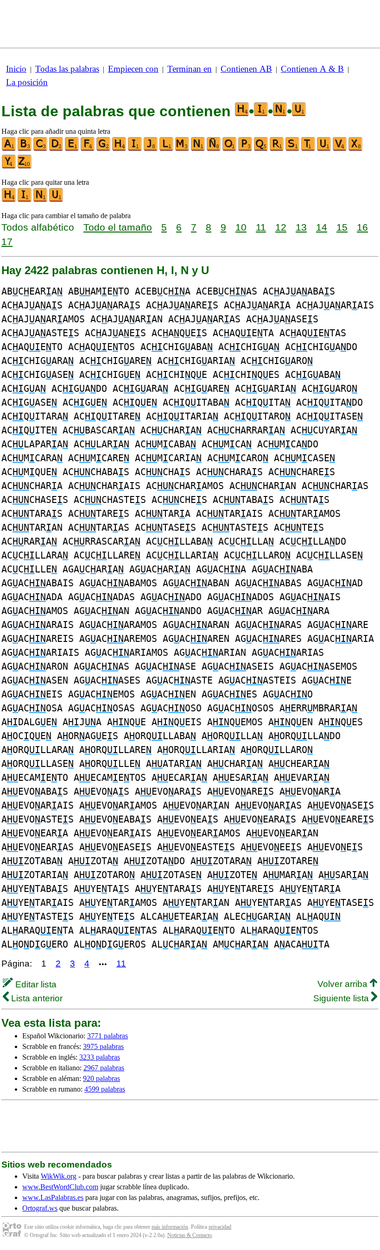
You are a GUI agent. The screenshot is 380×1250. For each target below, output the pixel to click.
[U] (324, 149)
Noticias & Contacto (189, 1235)
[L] (167, 149)
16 (362, 227)
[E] (72, 149)
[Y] (9, 166)
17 (7, 241)
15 (342, 227)
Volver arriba (343, 984)
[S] (293, 149)
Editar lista (35, 984)
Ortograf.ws (39, 1208)
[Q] (261, 149)
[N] (198, 149)
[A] (9, 149)
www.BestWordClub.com (60, 1187)
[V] (340, 149)
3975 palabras (103, 1046)
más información (170, 1227)
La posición (27, 82)
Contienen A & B (312, 69)
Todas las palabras (67, 69)
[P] (245, 149)
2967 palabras (103, 1068)
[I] (135, 149)
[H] (119, 149)
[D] (56, 149)
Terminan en (189, 69)
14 (321, 227)
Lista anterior (36, 998)
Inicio (16, 69)
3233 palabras (99, 1057)
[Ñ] (214, 149)
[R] (277, 149)
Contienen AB (246, 69)
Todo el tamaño (117, 227)
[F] (88, 149)
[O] (230, 149)
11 (261, 227)
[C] (41, 149)
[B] (25, 149)
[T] (309, 149)
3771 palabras (107, 1036)
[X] (356, 149)
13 (301, 227)
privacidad (220, 1227)
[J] (151, 149)
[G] (104, 149)
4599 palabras (104, 1089)
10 (241, 227)
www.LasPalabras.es (52, 1197)
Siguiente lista (342, 998)
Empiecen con (133, 69)
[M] (182, 149)
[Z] (25, 166)
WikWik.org (58, 1176)
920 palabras (101, 1078)
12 (280, 227)
